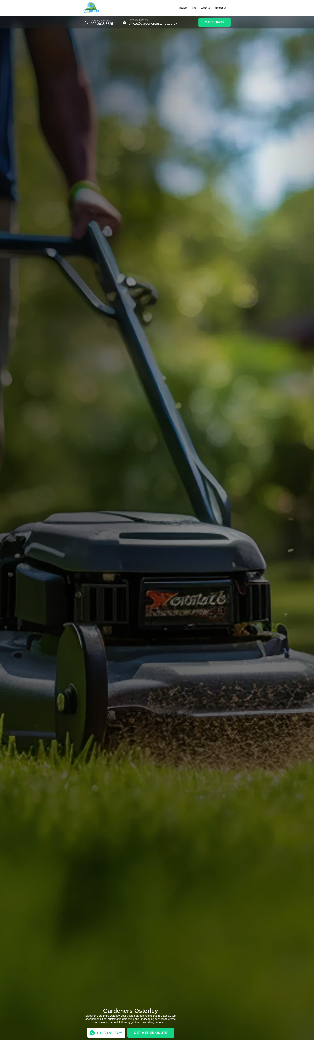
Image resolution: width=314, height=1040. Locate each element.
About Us (205, 8)
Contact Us (220, 8)
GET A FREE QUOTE (151, 1033)
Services (183, 8)
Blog (194, 8)
